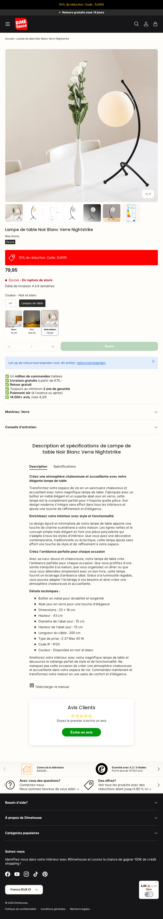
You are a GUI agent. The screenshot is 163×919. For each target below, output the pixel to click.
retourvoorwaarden (91, 363)
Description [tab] (38, 466)
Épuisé (109, 346)
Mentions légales (80, 909)
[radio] (10, 303)
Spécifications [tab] (64, 466)
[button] (155, 24)
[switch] (149, 894)
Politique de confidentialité (20, 909)
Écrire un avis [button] (81, 732)
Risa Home (12, 236)
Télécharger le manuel (52, 687)
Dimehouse (21, 902)
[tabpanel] (81, 575)
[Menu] (156, 883)
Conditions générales (53, 909)
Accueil (9, 38)
